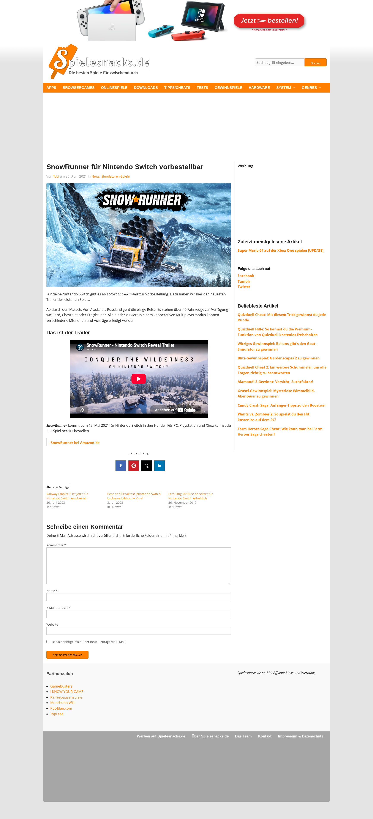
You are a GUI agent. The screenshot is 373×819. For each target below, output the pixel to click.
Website (52, 624)
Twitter (244, 286)
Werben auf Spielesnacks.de (161, 736)
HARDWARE (259, 88)
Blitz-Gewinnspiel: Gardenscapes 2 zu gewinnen (279, 358)
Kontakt (265, 736)
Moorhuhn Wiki (62, 702)
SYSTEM (283, 88)
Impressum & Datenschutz (300, 736)
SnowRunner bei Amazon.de (75, 442)
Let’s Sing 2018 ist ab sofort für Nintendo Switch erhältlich (190, 496)
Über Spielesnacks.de (210, 736)
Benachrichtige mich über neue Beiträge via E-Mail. (89, 642)
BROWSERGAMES (79, 88)
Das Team (243, 736)
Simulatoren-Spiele (115, 176)
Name (52, 591)
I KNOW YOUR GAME (66, 691)
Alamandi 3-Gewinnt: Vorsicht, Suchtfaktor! (275, 381)
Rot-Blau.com (61, 708)
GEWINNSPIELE (228, 88)
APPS (51, 88)
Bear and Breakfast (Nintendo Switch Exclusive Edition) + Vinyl (134, 496)
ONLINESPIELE (114, 88)
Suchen (315, 63)
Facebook (246, 275)
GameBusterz (61, 686)
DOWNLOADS (146, 88)
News (96, 176)
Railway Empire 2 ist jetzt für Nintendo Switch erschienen (67, 496)
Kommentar (56, 545)
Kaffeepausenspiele (66, 697)
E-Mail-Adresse (58, 608)
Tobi (56, 176)
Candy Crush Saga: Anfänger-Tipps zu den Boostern (282, 405)
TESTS (202, 88)
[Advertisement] (172, 131)
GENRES (309, 88)
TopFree (56, 714)
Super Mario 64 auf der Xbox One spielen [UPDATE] (280, 250)
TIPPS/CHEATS (177, 88)
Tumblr (244, 281)
